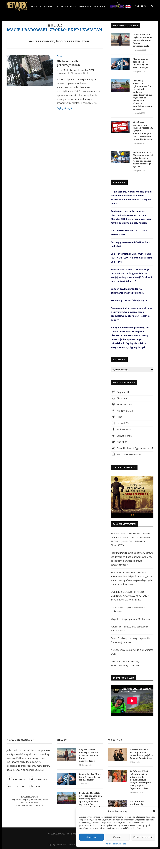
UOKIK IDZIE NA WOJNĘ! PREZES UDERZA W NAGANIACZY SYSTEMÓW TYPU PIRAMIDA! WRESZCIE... (130, 595)
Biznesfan (121, 398)
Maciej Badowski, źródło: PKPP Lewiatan (59, 41)
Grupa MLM (122, 391)
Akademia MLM (124, 410)
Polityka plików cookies (116, 843)
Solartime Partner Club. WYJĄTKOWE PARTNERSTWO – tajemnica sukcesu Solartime (131, 257)
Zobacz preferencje (143, 837)
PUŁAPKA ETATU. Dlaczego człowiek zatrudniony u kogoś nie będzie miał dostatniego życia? (143, 159)
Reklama (99, 6)
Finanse (83, 6)
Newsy (34, 6)
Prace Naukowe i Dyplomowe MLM (134, 448)
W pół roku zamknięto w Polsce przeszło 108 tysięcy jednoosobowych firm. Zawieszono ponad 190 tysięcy (143, 131)
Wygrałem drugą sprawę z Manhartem (130, 618)
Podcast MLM (123, 429)
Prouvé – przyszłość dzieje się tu (129, 300)
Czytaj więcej (63, 108)
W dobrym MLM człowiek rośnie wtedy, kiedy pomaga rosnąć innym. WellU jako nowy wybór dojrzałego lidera (140, 780)
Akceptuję (91, 837)
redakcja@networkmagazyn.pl (32, 805)
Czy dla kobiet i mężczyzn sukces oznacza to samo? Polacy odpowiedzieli (142, 40)
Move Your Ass (124, 404)
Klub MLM (121, 441)
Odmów (117, 837)
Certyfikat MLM (124, 435)
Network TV (122, 423)
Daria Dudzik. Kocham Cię (137, 803)
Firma (59, 56)
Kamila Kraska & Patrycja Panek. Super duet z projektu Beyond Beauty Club (141, 754)
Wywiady (50, 6)
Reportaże (67, 6)
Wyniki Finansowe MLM (128, 454)
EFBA (119, 416)
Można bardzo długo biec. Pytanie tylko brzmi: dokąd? (140, 63)
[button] (153, 810)
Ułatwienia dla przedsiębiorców (68, 63)
